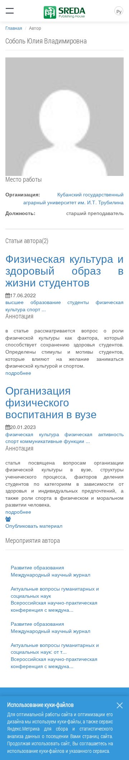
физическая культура (34, 434)
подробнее (18, 372)
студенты (81, 302)
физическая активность (94, 434)
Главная (13, 28)
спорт (34, 309)
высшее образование (36, 302)
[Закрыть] (119, 705)
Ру (118, 11)
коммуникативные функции (53, 440)
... (44, 309)
